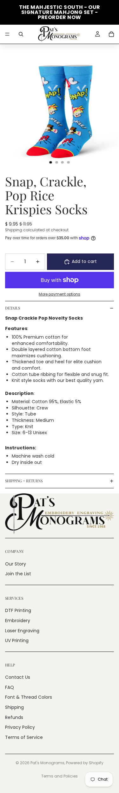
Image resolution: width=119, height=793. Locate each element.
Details (12, 307)
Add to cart (84, 261)
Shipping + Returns (24, 480)
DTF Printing (18, 610)
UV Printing (17, 640)
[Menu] (7, 34)
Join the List (18, 574)
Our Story (15, 563)
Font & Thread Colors (28, 697)
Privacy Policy (20, 727)
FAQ (9, 687)
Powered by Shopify (84, 762)
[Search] (21, 34)
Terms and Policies (59, 776)
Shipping (14, 707)
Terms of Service (24, 737)
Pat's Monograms (47, 762)
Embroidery (17, 620)
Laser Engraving (22, 630)
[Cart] (111, 34)
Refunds (14, 717)
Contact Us (17, 677)
